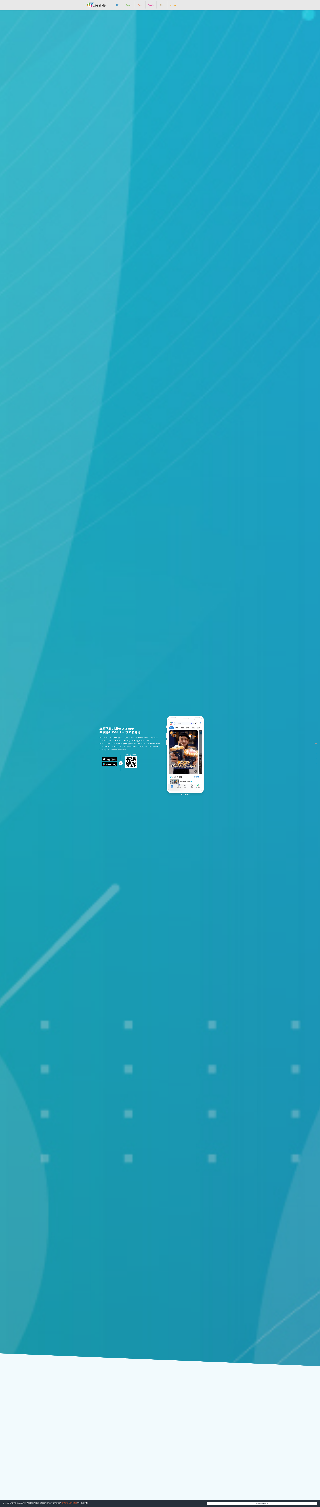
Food (140, 5)
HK (117, 5)
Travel (129, 5)
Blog (162, 5)
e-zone (173, 5)
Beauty (151, 5)
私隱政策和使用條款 (69, 1503)
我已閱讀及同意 (262, 1503)
